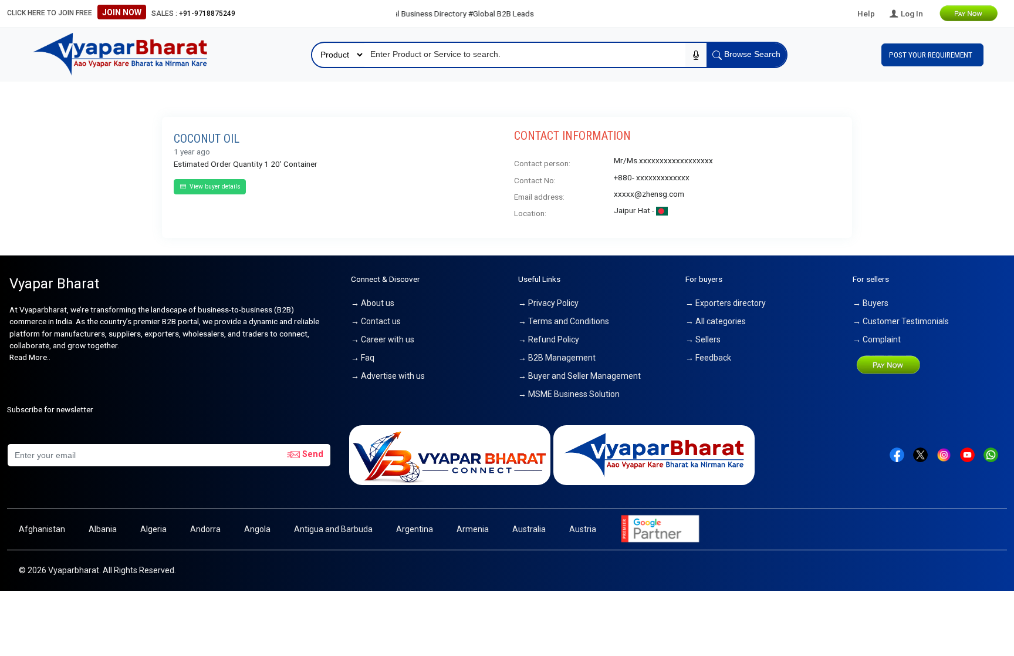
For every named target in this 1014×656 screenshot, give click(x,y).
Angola (257, 529)
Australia (529, 529)
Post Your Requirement (932, 54)
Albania (103, 529)
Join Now (121, 12)
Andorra (205, 529)
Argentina (414, 529)
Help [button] (866, 13)
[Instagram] (944, 454)
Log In (911, 13)
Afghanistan (42, 529)
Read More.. (29, 357)
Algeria (153, 529)
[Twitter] (920, 454)
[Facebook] (897, 454)
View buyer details (214, 186)
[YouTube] (967, 454)
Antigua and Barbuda (333, 529)
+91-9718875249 (207, 13)
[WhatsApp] (990, 454)
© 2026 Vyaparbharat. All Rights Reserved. (97, 570)
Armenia (473, 529)
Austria (582, 529)
